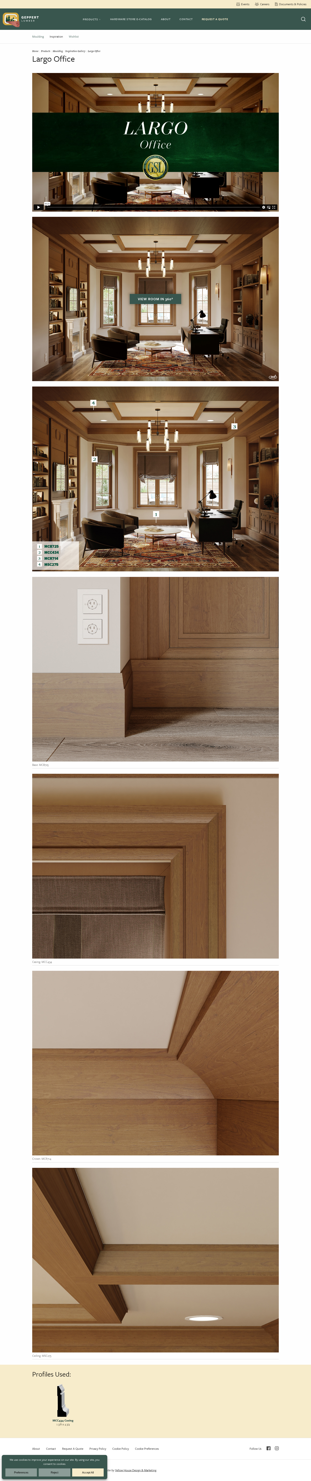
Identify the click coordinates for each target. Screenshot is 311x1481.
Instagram (277, 1448)
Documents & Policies (293, 4)
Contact (186, 19)
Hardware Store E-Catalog (131, 19)
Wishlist (74, 36)
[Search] (303, 19)
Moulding (38, 36)
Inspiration (56, 36)
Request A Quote (215, 19)
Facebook (269, 1448)
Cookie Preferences (147, 1448)
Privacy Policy (97, 1448)
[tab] (92, 19)
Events (245, 4)
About (166, 19)
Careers (264, 4)
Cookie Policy (120, 1448)
